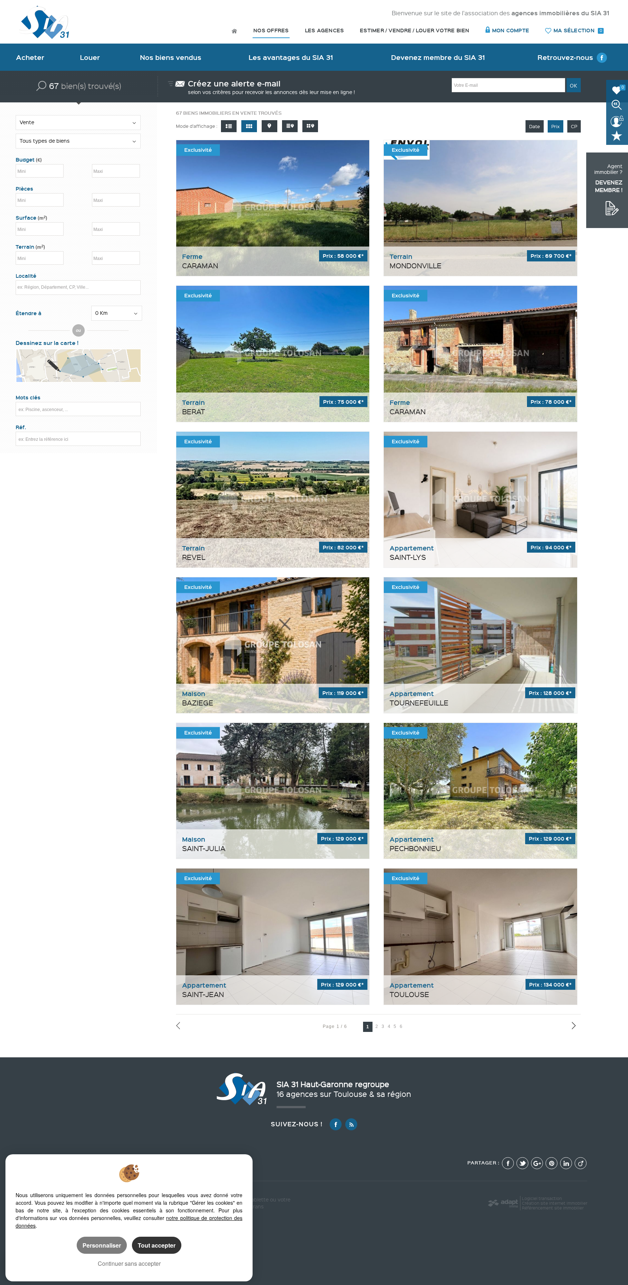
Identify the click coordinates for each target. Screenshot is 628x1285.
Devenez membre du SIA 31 (438, 57)
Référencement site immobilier (553, 1208)
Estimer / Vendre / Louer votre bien (414, 30)
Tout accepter (157, 1245)
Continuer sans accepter (129, 1263)
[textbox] (77, 287)
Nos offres (271, 30)
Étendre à (28, 313)
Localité (26, 275)
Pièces (24, 188)
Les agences (324, 30)
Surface (31, 217)
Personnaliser (101, 1245)
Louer (90, 57)
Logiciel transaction (542, 1198)
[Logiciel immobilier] (503, 1203)
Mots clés (28, 397)
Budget (26, 159)
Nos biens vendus (170, 57)
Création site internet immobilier (554, 1203)
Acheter (30, 57)
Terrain (30, 246)
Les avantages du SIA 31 (291, 57)
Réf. (21, 427)
